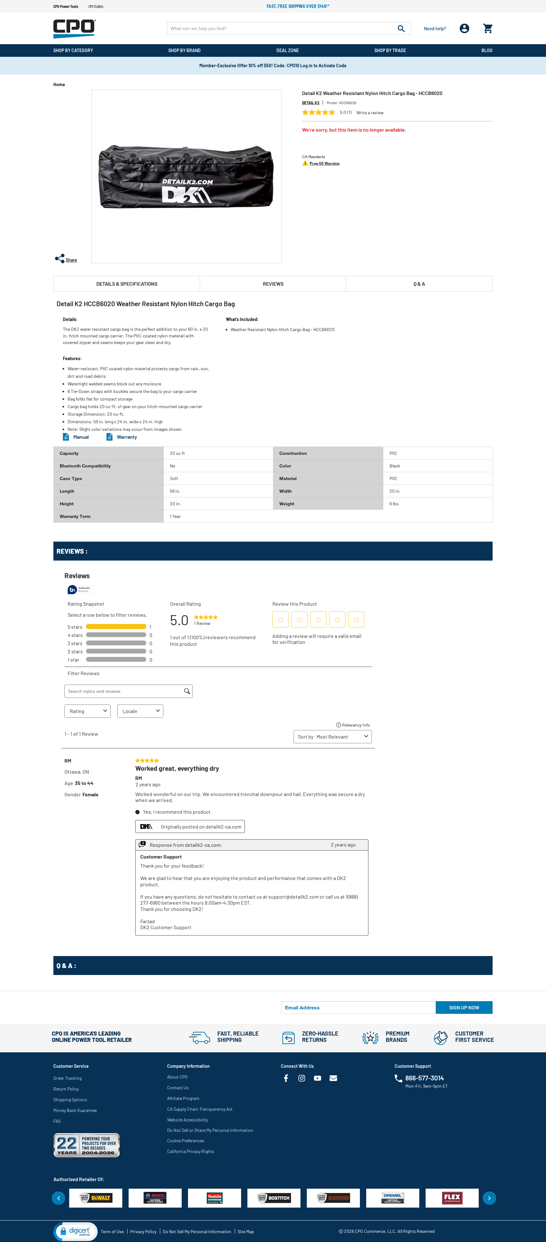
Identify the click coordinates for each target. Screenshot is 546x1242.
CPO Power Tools (65, 6)
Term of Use (112, 1231)
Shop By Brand (184, 50)
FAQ (57, 1121)
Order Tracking (67, 1078)
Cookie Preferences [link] (185, 1140)
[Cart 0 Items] (488, 27)
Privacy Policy (143, 1231)
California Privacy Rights (190, 1151)
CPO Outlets (95, 6)
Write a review (370, 112)
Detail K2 (310, 102)
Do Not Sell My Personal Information (197, 1231)
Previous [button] (58, 1198)
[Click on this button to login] (465, 28)
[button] (75, 1231)
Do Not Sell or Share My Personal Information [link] (210, 1130)
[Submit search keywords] (401, 28)
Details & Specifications (126, 284)
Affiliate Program (183, 1098)
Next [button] (489, 1198)
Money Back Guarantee (75, 1110)
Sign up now (464, 1007)
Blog (487, 50)
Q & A (419, 284)
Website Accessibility (187, 1119)
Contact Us (178, 1087)
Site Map (246, 1231)
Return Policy (66, 1088)
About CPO (177, 1076)
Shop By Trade (390, 50)
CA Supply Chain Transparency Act (200, 1109)
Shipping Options (70, 1099)
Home (59, 84)
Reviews (273, 284)
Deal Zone (287, 50)
